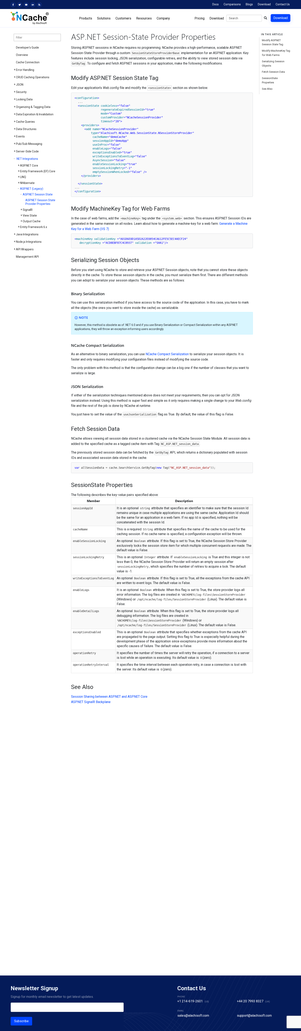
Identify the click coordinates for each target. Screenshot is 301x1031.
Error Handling (25, 69)
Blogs (249, 4)
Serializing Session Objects (273, 63)
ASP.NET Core (29, 165)
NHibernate (27, 183)
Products (85, 18)
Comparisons (232, 4)
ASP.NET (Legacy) (31, 188)
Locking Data (24, 99)
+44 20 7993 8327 (250, 1001)
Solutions (104, 18)
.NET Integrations (27, 158)
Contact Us (283, 4)
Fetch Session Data (273, 71)
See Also (267, 88)
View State (30, 215)
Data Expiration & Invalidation (34, 114)
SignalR (28, 209)
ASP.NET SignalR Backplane (91, 702)
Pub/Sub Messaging (29, 143)
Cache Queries (25, 121)
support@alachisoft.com (254, 1015)
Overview (22, 55)
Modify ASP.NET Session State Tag (272, 42)
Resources (144, 18)
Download (264, 4)
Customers (123, 18)
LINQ (23, 177)
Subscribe (21, 1021)
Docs (215, 4)
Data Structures (26, 129)
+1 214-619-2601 (190, 1001)
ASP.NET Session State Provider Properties (40, 201)
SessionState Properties (270, 80)
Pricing (200, 18)
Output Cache (32, 221)
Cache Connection (28, 62)
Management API (27, 256)
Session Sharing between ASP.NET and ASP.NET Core (109, 697)
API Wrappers (25, 249)
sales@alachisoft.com (193, 1015)
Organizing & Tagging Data (33, 107)
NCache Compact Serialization (167, 354)
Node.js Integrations (29, 241)
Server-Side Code (27, 151)
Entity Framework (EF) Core (37, 171)
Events (20, 136)
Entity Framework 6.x (33, 227)
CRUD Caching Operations (32, 77)
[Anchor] (68, 78)
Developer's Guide (27, 47)
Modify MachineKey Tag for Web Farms (276, 53)
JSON (19, 84)
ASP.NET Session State (38, 194)
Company (163, 18)
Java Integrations (27, 234)
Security (21, 92)
